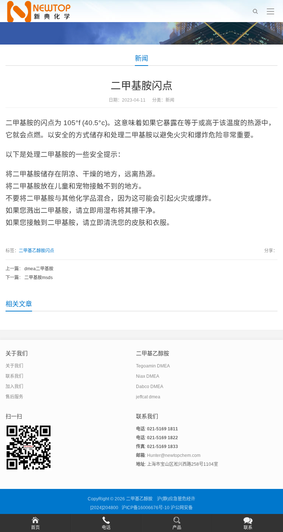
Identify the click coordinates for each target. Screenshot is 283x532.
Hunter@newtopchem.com (173, 455)
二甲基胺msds (38, 277)
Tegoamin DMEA (153, 366)
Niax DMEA (147, 376)
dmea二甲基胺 (38, 268)
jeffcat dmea (148, 396)
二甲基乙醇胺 (139, 498)
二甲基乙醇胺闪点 (36, 250)
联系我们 (14, 376)
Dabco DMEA (149, 386)
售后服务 (14, 396)
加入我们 (14, 386)
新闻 (141, 58)
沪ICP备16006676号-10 (146, 507)
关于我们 (14, 366)
